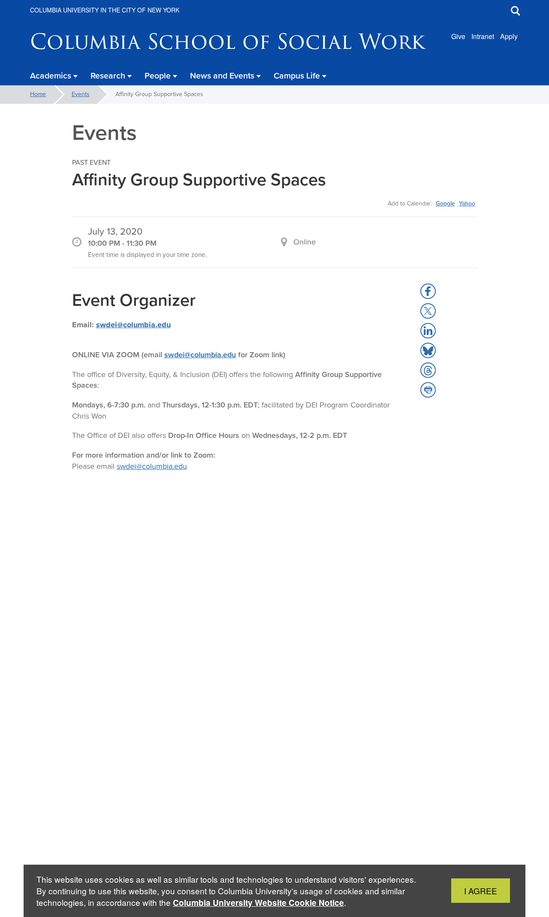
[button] (428, 291)
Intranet (482, 36)
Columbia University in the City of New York (104, 10)
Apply (509, 36)
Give (458, 36)
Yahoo (467, 203)
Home (38, 94)
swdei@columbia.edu (133, 324)
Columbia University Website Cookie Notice (258, 902)
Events (81, 94)
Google (445, 203)
